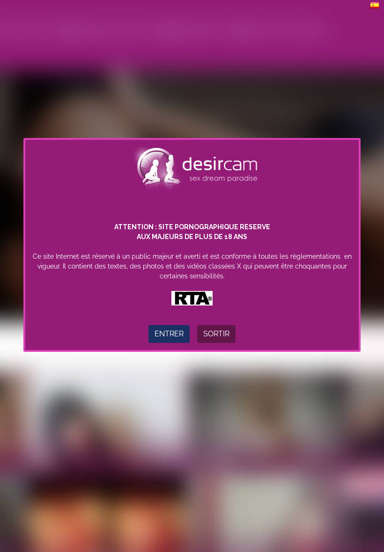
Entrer (169, 333)
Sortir (216, 333)
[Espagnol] (374, 4)
